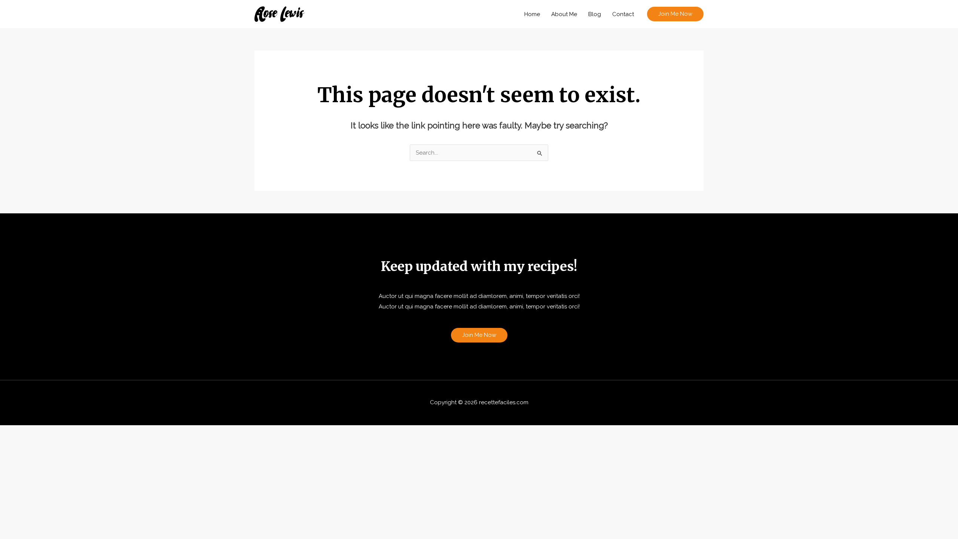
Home (532, 14)
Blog (594, 14)
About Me (564, 14)
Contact (623, 14)
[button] (675, 14)
